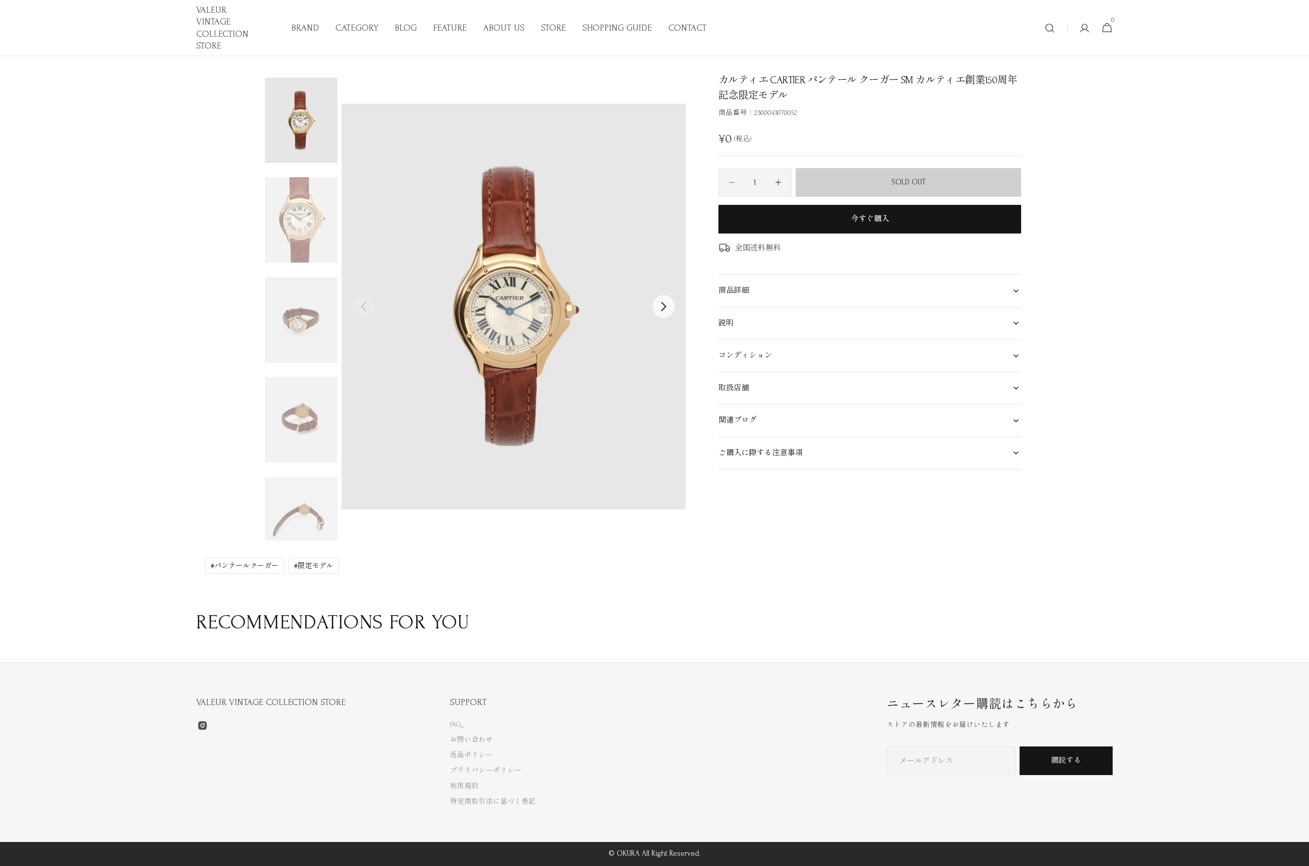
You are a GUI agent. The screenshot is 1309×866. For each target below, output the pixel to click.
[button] (1050, 28)
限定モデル (313, 566)
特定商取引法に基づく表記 (493, 801)
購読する (1066, 760)
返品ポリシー (471, 755)
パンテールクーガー (245, 566)
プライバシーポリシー (486, 770)
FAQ (455, 724)
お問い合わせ (471, 739)
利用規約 (464, 786)
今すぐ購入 (870, 219)
